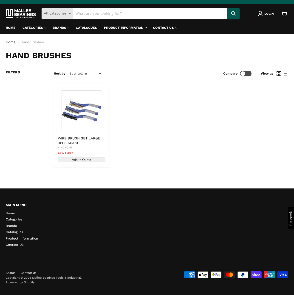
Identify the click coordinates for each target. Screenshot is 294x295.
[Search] (233, 13)
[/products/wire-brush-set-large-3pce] (81, 110)
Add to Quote (81, 160)
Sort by (59, 73)
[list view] (285, 73)
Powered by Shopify (20, 282)
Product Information (124, 27)
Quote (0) (291, 218)
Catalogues (86, 27)
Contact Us (164, 27)
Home (11, 27)
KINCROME (65, 147)
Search (11, 273)
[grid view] (279, 73)
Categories (33, 27)
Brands (60, 27)
